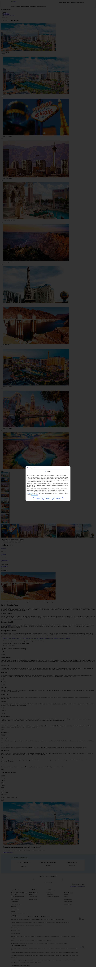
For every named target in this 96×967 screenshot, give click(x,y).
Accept (37, 498)
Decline (58, 498)
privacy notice (34, 494)
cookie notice (30, 493)
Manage (48, 498)
